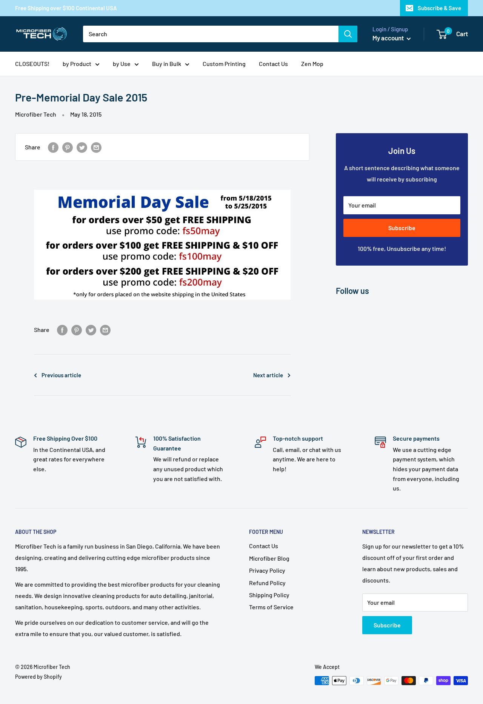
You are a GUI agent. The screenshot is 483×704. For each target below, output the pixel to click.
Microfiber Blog (269, 558)
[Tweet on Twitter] (82, 147)
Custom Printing (224, 63)
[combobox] (210, 34)
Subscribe (401, 227)
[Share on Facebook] (53, 147)
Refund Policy (267, 582)
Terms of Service (271, 606)
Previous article (61, 375)
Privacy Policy (267, 570)
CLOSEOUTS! (32, 63)
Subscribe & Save (439, 8)
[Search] (347, 34)
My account (388, 38)
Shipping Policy (269, 594)
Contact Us (273, 63)
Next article (268, 375)
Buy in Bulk (166, 63)
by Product (77, 63)
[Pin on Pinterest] (67, 147)
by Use (122, 63)
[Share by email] (96, 147)
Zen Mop (312, 63)
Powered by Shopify (38, 676)
